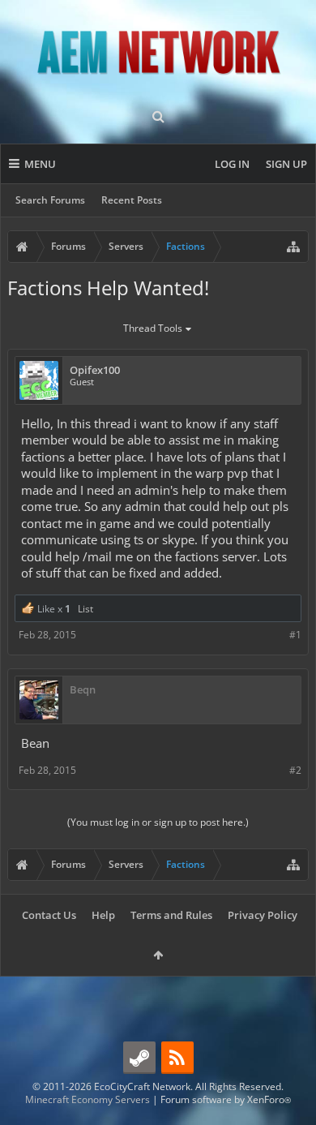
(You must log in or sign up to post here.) (158, 822)
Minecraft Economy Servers (87, 1099)
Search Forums (50, 200)
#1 (295, 635)
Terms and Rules (171, 915)
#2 (295, 770)
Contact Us (49, 915)
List (85, 609)
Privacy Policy (262, 915)
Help (103, 915)
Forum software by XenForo (225, 1099)
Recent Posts (131, 200)
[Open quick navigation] (293, 246)
